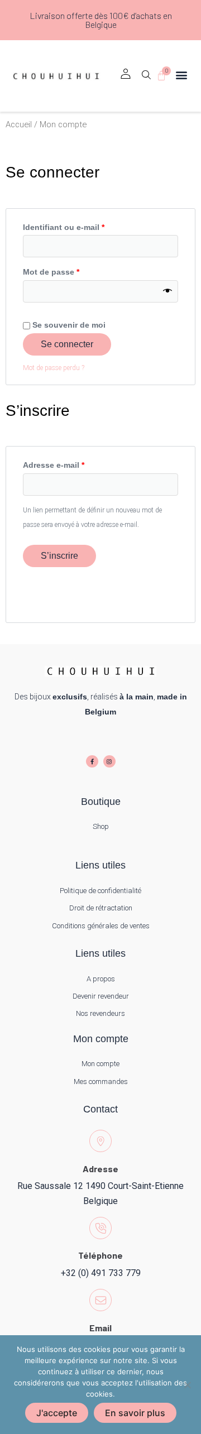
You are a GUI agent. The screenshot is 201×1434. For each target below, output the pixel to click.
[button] (146, 78)
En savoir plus (135, 1412)
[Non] (187, 1384)
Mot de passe (72, 270)
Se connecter (67, 344)
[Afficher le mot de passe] (167, 291)
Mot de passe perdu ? (53, 368)
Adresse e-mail (74, 463)
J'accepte (56, 1412)
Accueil (19, 124)
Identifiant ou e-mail (84, 225)
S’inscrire (59, 555)
